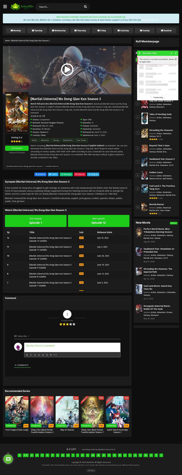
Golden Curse (156, 172)
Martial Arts (68, 140)
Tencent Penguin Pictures (52, 123)
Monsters (161, 107)
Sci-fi (159, 136)
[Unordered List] (47, 355)
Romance (164, 165)
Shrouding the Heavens (161, 130)
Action (34, 140)
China (43, 135)
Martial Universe (52, 166)
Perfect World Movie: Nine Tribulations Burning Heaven (158, 230)
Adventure (45, 140)
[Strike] (39, 355)
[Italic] (31, 355)
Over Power (81, 140)
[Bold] (27, 355)
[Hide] (175, 53)
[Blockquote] (51, 355)
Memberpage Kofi (150, 20)
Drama (169, 312)
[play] (67, 69)
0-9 (25, 455)
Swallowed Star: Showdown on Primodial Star (159, 250)
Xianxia (157, 238)
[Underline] (35, 355)
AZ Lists (91, 470)
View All (174, 223)
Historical (161, 195)
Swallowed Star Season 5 (162, 159)
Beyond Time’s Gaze (159, 145)
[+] (55, 355)
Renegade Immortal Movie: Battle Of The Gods (157, 307)
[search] (85, 7)
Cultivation (167, 149)
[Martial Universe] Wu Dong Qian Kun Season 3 (25, 166)
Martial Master (156, 204)
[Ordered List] (43, 355)
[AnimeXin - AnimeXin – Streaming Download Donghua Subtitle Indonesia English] (21, 9)
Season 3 (44, 132)
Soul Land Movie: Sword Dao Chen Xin (158, 287)
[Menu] (139, 53)
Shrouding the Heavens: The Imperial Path (158, 270)
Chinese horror (155, 179)
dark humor (167, 179)
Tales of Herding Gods (160, 114)
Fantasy (56, 140)
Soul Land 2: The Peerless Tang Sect (162, 187)
